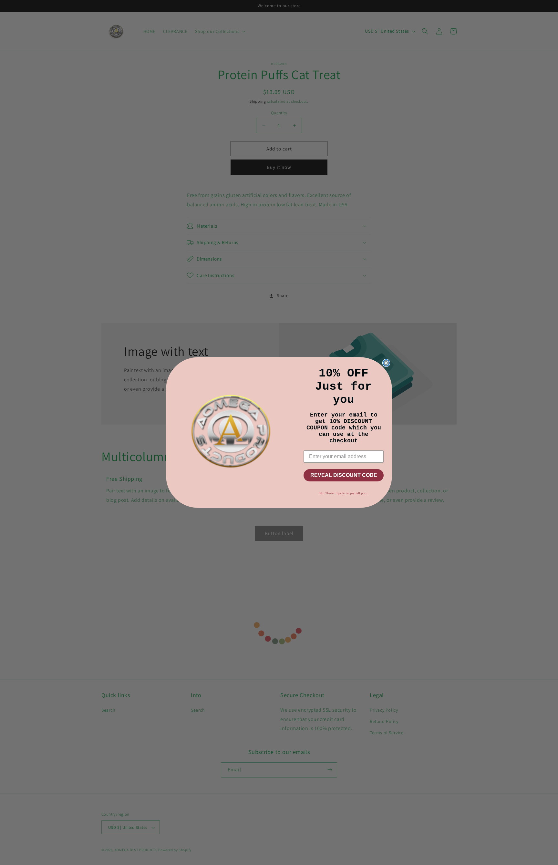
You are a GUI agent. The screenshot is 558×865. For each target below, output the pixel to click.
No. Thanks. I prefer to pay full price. (343, 493)
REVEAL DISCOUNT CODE (343, 475)
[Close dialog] (386, 363)
